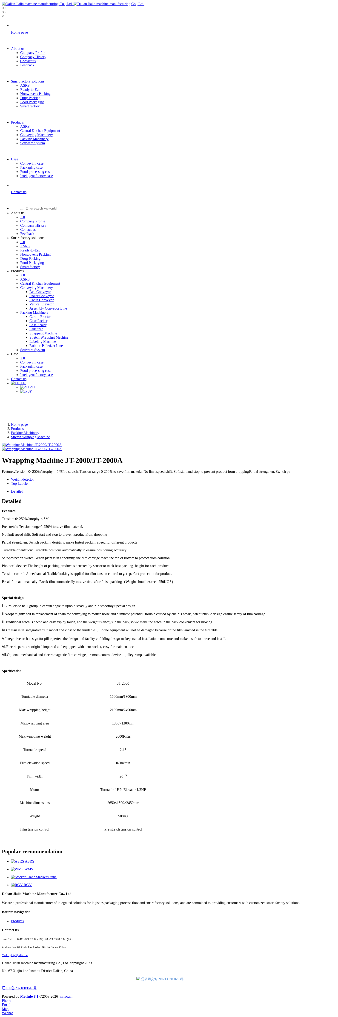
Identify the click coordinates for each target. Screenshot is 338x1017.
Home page (19, 424)
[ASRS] (18, 861)
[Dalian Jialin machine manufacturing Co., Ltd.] (73, 4)
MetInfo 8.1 (29, 996)
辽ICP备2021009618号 (19, 988)
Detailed (17, 491)
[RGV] (17, 885)
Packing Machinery (25, 433)
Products (17, 429)
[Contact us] (173, 200)
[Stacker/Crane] (23, 877)
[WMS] (17, 869)
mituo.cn (66, 996)
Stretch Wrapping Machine (30, 437)
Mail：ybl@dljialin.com (15, 955)
